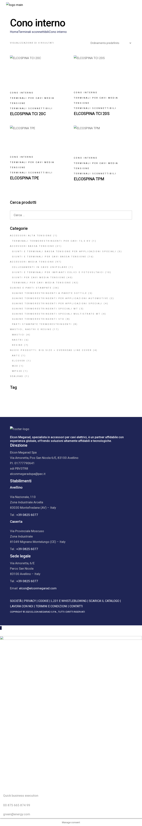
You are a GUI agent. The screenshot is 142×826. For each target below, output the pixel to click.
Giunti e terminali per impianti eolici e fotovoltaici (58, 272)
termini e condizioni (51, 606)
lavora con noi (21, 606)
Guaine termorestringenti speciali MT (45, 309)
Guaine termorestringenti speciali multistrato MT (56, 314)
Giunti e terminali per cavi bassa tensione (49, 256)
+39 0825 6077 (27, 515)
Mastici (18, 335)
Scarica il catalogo (104, 601)
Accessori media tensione (32, 262)
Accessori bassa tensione (32, 246)
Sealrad (16, 376)
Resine (17, 345)
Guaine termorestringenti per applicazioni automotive (60, 298)
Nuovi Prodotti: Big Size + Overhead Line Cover (51, 350)
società (16, 601)
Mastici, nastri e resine (30, 329)
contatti (76, 606)
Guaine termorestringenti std (38, 319)
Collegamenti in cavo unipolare (39, 267)
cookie (43, 601)
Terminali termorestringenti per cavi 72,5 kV (51, 241)
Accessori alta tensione (31, 235)
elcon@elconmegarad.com (38, 588)
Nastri (17, 340)
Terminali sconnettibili (31, 108)
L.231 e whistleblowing (69, 601)
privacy (30, 601)
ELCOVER (18, 361)
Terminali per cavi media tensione (32, 100)
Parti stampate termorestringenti (42, 324)
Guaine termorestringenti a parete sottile (49, 293)
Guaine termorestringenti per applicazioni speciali (57, 303)
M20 (15, 366)
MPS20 (17, 371)
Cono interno (22, 93)
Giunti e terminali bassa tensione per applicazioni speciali (64, 251)
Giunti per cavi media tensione (38, 277)
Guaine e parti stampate (31, 288)
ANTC (16, 355)
